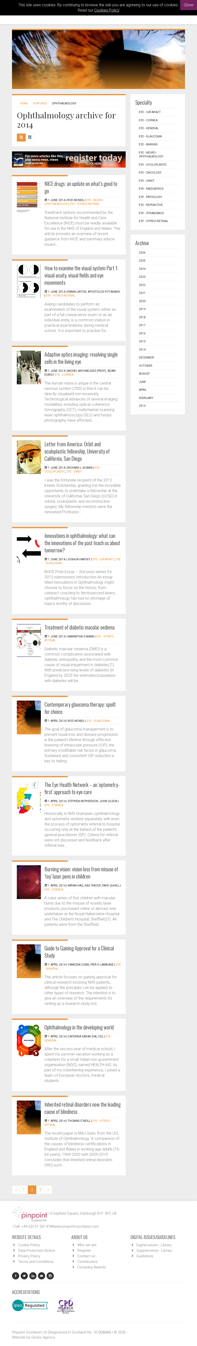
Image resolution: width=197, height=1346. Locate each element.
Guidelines (144, 1256)
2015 (142, 341)
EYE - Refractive (151, 205)
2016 (142, 333)
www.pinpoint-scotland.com (76, 1226)
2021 (142, 293)
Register (84, 1250)
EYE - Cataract (103, 559)
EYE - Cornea (64, 374)
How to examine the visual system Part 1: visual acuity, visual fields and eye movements (81, 275)
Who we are (87, 1245)
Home (24, 103)
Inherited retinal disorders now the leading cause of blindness (82, 1107)
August (144, 373)
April (143, 390)
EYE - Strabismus (151, 213)
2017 (142, 325)
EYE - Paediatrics (151, 188)
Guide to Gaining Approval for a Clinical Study (79, 951)
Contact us (86, 1256)
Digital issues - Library (154, 1245)
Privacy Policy (29, 1256)
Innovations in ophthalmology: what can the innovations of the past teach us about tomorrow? (82, 543)
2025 (142, 260)
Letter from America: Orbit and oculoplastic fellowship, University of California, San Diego (77, 451)
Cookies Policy (106, 10)
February (146, 398)
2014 (142, 349)
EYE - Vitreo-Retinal (84, 204)
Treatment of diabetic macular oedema (79, 627)
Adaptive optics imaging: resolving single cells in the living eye (81, 357)
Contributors (87, 1261)
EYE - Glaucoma (98, 721)
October (145, 365)
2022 (142, 285)
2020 (142, 301)
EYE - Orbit (74, 471)
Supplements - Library (154, 1250)
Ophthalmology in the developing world (79, 1027)
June (142, 382)
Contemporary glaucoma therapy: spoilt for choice (80, 707)
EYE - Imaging (148, 144)
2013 (142, 405)
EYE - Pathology (150, 197)
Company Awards (91, 1267)
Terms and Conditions (36, 1261)
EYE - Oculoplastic (153, 164)
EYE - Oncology (150, 172)
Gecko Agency (43, 1337)
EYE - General (149, 128)
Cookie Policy (29, 1245)
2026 (142, 252)
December (146, 357)
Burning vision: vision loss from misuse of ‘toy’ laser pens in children (81, 872)
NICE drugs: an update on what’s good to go (80, 187)
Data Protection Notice (36, 1250)
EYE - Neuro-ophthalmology (151, 154)
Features (40, 103)
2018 (142, 317)
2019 (142, 309)
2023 (142, 276)
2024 (142, 269)
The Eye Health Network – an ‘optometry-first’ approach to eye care (82, 788)
